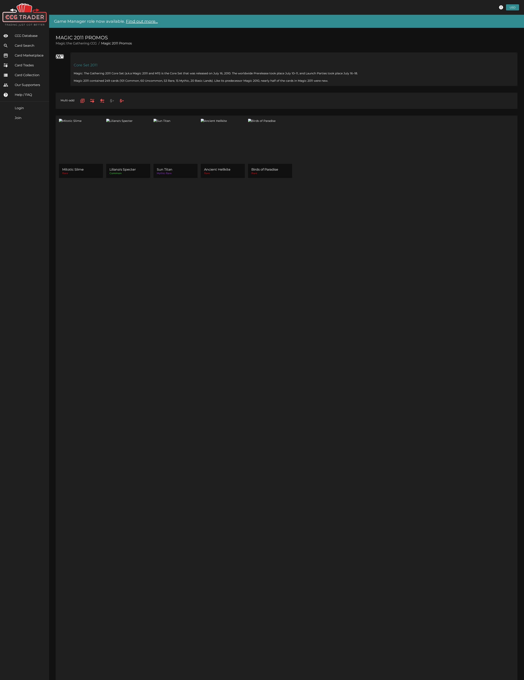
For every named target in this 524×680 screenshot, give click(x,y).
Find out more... (142, 21)
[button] (501, 7)
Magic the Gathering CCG (76, 43)
